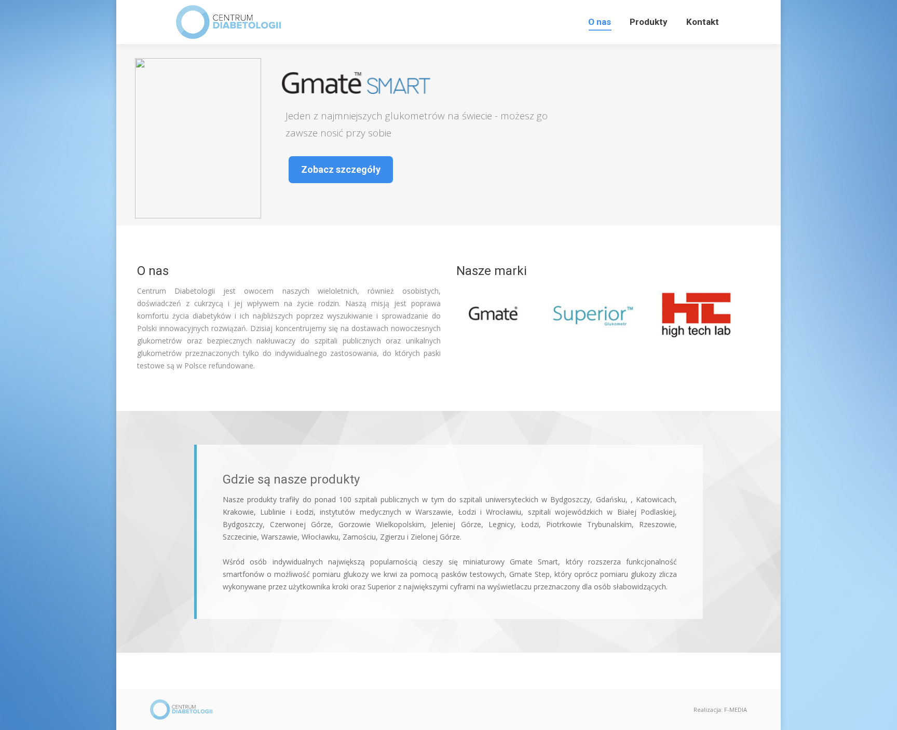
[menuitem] (599, 22)
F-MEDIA (735, 709)
